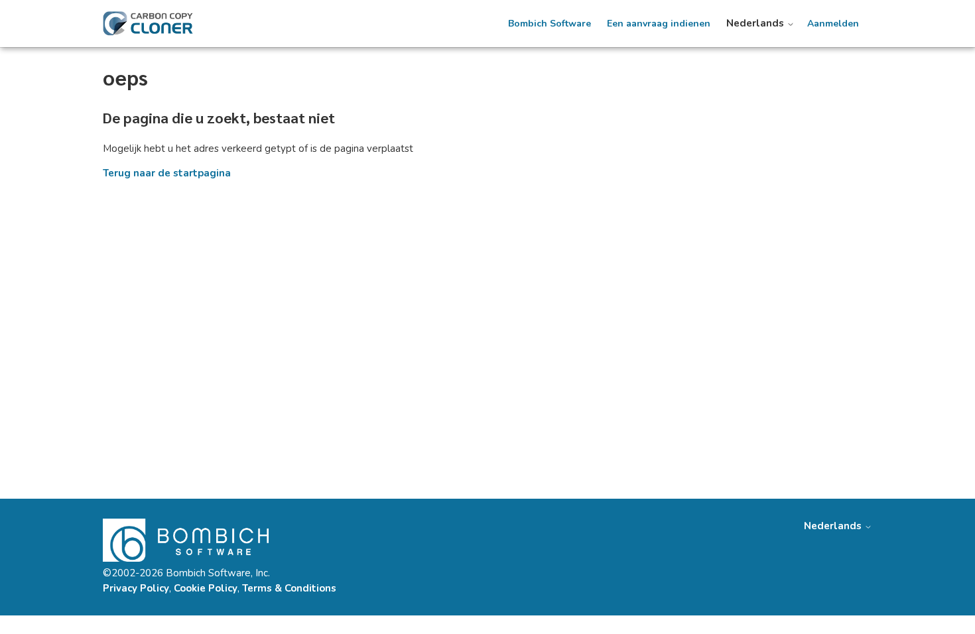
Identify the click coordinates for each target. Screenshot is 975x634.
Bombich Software (549, 24)
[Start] (148, 23)
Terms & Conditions (289, 588)
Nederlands (756, 24)
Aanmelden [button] (833, 24)
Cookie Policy (205, 588)
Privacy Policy (136, 588)
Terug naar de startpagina (167, 173)
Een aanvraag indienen (658, 24)
